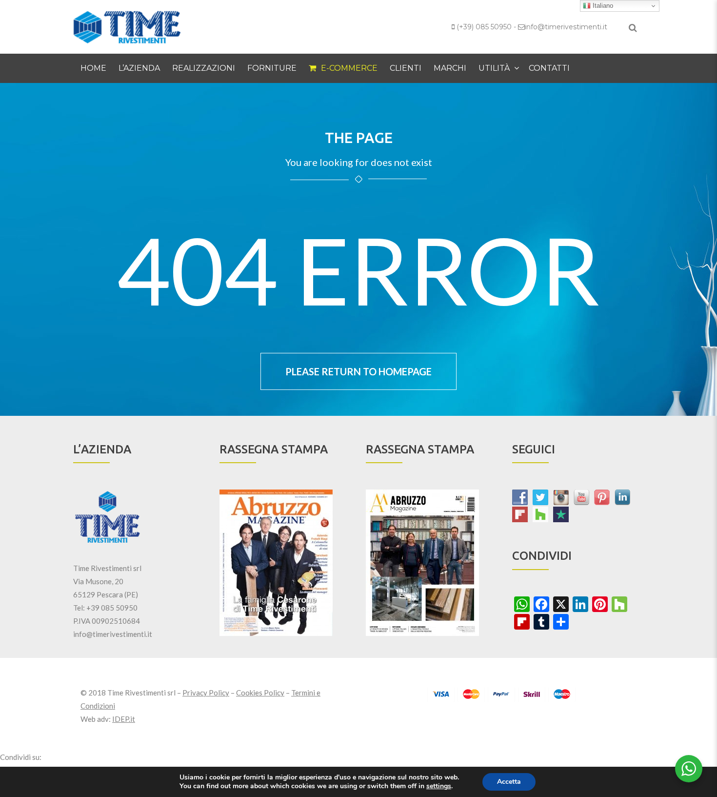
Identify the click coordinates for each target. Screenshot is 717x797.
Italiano (602, 5)
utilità (494, 68)
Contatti (549, 68)
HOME (93, 68)
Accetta (509, 781)
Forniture (272, 68)
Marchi (450, 68)
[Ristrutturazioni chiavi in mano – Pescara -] (127, 25)
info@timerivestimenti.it (566, 26)
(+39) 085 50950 (484, 26)
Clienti (405, 68)
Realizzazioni (203, 68)
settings (438, 786)
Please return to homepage (358, 371)
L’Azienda (139, 68)
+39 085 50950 (112, 607)
